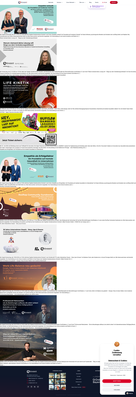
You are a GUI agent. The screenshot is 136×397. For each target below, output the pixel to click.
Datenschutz (113, 375)
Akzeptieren (117, 381)
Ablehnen (117, 385)
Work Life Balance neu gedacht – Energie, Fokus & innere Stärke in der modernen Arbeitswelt (23, 260)
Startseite (50, 2)
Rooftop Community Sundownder (8, 186)
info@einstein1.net (33, 382)
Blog (90, 2)
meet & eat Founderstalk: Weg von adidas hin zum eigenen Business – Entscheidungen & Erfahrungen (25, 328)
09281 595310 (32, 380)
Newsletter (78, 373)
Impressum (120, 375)
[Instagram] (31, 386)
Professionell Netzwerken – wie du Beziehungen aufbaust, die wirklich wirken (19, 294)
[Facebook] (28, 386)
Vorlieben (117, 389)
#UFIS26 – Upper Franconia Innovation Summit (11, 112)
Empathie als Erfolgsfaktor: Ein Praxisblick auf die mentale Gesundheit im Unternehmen (21, 149)
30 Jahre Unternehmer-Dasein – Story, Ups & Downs (13, 223)
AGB (124, 375)
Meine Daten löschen (78, 387)
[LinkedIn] (34, 386)
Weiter (2, 365)
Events (96, 2)
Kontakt (114, 2)
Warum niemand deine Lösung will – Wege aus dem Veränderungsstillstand (18, 38)
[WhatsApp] (38, 386)
